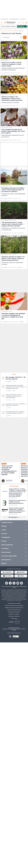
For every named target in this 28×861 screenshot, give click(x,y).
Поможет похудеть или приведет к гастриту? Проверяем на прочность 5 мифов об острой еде (13, 316)
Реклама (4, 541)
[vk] (14, 583)
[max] (6, 583)
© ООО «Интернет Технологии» (14, 632)
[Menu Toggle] (1, 22)
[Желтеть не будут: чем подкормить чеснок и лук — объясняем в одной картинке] (14, 84)
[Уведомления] (23, 22)
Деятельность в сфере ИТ (14, 614)
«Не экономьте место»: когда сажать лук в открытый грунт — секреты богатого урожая (13, 224)
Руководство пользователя (14, 616)
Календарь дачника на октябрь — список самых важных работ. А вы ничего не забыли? (13, 189)
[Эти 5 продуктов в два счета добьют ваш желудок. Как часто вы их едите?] (14, 117)
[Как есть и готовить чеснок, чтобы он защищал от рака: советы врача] (14, 50)
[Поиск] (19, 22)
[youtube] (17, 583)
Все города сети (6, 559)
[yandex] (21, 583)
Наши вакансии (5, 552)
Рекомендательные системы (14, 611)
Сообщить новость (7, 522)
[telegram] (10, 583)
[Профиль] (26, 22)
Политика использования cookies (14, 609)
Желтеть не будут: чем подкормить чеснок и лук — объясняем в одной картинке (12, 98)
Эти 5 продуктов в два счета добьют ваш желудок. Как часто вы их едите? (13, 131)
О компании (4, 548)
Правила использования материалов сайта (14, 607)
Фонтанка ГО (23, 19)
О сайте (3, 530)
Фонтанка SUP (4, 19)
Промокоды (14, 486)
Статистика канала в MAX (9, 556)
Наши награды (14, 618)
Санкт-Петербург (6, 30)
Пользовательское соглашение (14, 603)
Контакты (4, 533)
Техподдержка (5, 537)
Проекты (4, 563)
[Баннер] (22, 26)
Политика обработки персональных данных (14, 605)
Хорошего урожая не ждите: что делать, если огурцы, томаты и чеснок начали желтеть (13, 258)
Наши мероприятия (7, 544)
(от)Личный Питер (14, 19)
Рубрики (3, 526)
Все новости (15, 30)
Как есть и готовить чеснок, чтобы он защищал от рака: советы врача (12, 64)
